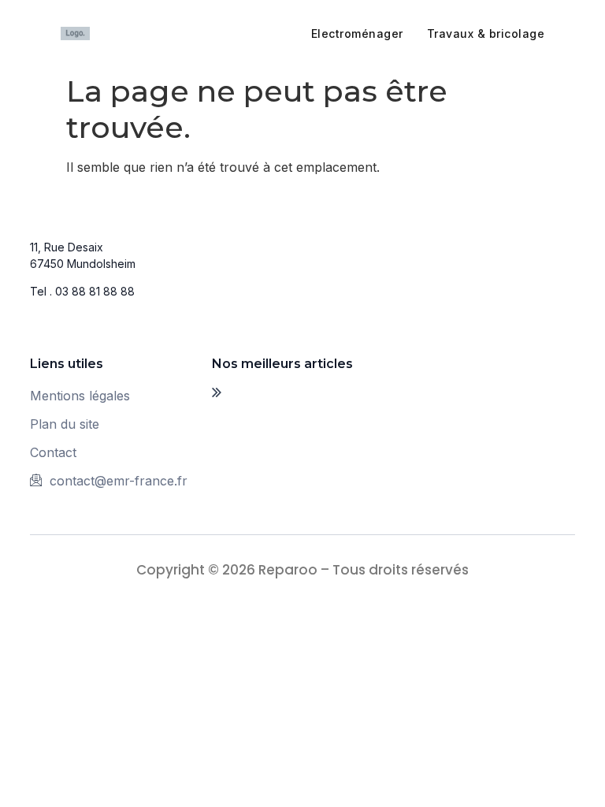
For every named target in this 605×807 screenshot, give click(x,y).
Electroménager (357, 33)
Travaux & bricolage (486, 33)
